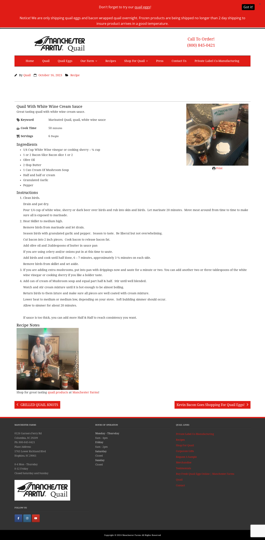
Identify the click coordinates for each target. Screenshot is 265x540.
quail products (58, 392)
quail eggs (142, 7)
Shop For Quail (134, 61)
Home (30, 61)
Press (159, 61)
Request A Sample (186, 457)
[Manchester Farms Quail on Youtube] (36, 518)
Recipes (110, 61)
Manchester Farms (85, 392)
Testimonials (183, 468)
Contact (180, 485)
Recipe (75, 75)
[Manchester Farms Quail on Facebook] (18, 518)
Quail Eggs (65, 61)
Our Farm (87, 61)
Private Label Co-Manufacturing (217, 61)
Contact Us (179, 61)
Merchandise (183, 462)
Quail (45, 61)
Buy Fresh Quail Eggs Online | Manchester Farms (205, 473)
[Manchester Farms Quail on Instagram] (27, 518)
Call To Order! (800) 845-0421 (201, 42)
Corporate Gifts (185, 451)
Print (219, 168)
